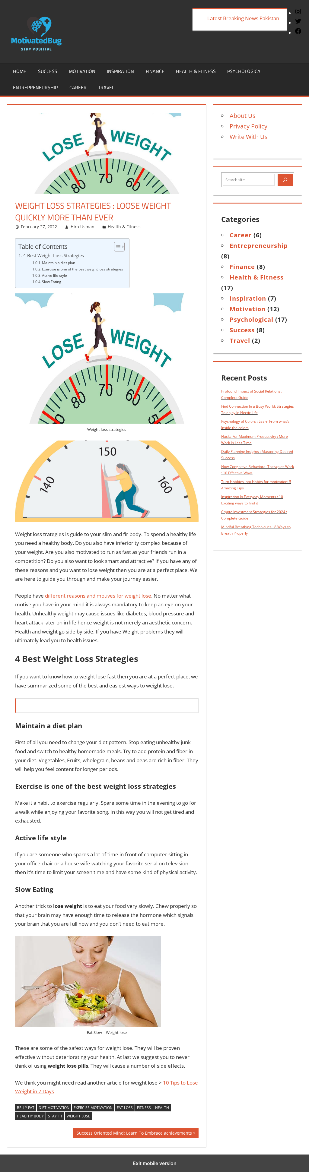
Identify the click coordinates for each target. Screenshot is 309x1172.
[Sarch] (285, 180)
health (162, 1107)
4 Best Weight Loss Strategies (53, 255)
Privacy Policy (248, 126)
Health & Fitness (196, 71)
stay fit (55, 1116)
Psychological (245, 71)
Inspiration (120, 71)
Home (19, 71)
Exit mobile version (155, 1163)
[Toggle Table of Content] (116, 247)
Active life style (54, 275)
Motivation (82, 71)
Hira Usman (82, 226)
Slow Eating (51, 281)
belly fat (25, 1107)
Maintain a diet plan (58, 262)
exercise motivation (93, 1107)
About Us (243, 116)
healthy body (30, 1116)
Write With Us (249, 137)
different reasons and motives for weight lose (98, 595)
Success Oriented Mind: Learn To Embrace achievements (134, 1134)
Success (47, 71)
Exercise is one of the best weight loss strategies (82, 269)
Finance (155, 71)
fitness (144, 1107)
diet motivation (54, 1107)
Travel (106, 87)
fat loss (125, 1107)
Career (78, 87)
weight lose (78, 1116)
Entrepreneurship (35, 87)
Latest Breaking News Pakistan (243, 18)
